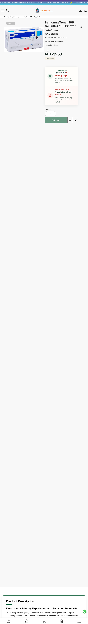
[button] (85, 10)
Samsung (54, 30)
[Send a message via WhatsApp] (84, 611)
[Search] (7, 10)
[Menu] (2, 10)
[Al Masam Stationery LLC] (43, 10)
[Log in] (80, 10)
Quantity (48, 109)
